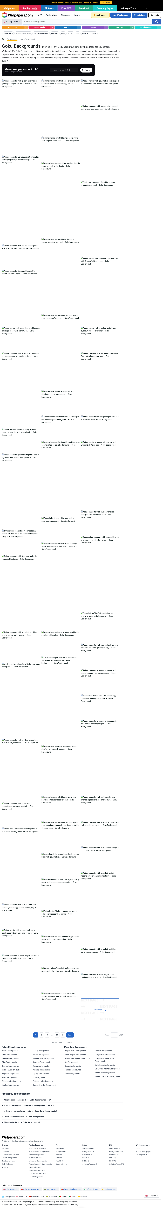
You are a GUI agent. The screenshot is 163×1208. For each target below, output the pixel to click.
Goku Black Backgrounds (105, 1065)
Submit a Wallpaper (143, 1151)
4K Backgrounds (39, 1077)
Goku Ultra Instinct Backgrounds (107, 1069)
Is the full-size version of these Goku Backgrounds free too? (29, 1105)
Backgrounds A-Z (89, 1151)
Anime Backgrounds (10, 1051)
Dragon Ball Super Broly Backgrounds (104, 1059)
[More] (146, 8)
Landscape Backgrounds (38, 1173)
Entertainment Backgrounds (39, 1151)
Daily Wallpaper (7, 1164)
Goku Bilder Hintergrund (32, 1189)
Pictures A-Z (87, 1155)
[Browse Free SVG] (106, 27)
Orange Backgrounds (10, 1066)
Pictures (49, 8)
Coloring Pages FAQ (116, 1164)
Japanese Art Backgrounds (44, 1058)
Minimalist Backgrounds (38, 1161)
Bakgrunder (53, 1196)
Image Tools (129, 8)
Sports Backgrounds (36, 1155)
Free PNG (84, 8)
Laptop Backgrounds (41, 1074)
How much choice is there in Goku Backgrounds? (24, 1117)
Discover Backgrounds (10, 1155)
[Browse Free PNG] (132, 27)
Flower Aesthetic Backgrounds (40, 1164)
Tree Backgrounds (35, 1167)
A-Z (40, 15)
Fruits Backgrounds (36, 1177)
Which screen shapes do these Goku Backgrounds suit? (27, 1100)
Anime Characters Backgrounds (108, 1076)
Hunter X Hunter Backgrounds (44, 1085)
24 (63, 1035)
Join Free (141, 15)
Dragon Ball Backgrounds (105, 1054)
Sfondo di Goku (93, 1189)
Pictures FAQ (114, 1155)
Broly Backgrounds (72, 1074)
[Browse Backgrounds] (52, 27)
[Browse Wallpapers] (26, 27)
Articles (5, 1167)
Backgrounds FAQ (116, 1151)
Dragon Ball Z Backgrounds (75, 1051)
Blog (138, 1148)
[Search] (157, 21)
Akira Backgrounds (9, 1077)
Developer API (141, 1155)
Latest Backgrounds (9, 1158)
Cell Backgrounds (71, 1062)
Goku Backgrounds (9, 1054)
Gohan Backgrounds (73, 1066)
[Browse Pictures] (79, 27)
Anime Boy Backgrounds (105, 1073)
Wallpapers (9, 8)
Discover (65, 15)
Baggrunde (23, 1196)
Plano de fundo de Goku (72, 1189)
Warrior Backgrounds (41, 1054)
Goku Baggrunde (11, 1189)
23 (57, 1035)
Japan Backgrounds (41, 1066)
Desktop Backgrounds (41, 1070)
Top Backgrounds (8, 1161)
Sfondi (74, 1196)
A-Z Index (5, 1148)
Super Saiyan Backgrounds (75, 1054)
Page (107, 1035)
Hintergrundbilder (37, 1196)
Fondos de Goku (110, 1189)
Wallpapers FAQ (115, 1148)
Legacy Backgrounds (41, 1051)
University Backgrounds (37, 1170)
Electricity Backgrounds (11, 1081)
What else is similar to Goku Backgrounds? (22, 1122)
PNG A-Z (85, 1161)
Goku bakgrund (52, 1189)
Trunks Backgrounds (73, 1070)
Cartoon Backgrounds (11, 1070)
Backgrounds (30, 8)
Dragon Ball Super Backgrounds (77, 1058)
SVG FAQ (112, 1158)
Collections (51, 15)
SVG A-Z (85, 1158)
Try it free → (106, 2)
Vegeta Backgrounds (10, 1074)
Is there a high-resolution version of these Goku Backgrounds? (30, 1111)
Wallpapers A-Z (88, 1148)
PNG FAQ (112, 1161)
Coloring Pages (105, 8)
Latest (77, 15)
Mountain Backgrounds (37, 1148)
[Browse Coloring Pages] (159, 27)
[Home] (3, 39)
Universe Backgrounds (42, 1062)
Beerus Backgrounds (103, 1051)
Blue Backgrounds (9, 1062)
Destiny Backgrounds (10, 1085)
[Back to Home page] (17, 15)
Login (156, 15)
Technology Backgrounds (43, 1081)
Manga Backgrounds (10, 1058)
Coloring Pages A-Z (89, 1164)
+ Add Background (120, 15)
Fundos (64, 1196)
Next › (70, 1035)
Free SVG (66, 8)
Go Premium (101, 15)
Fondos (84, 1196)
